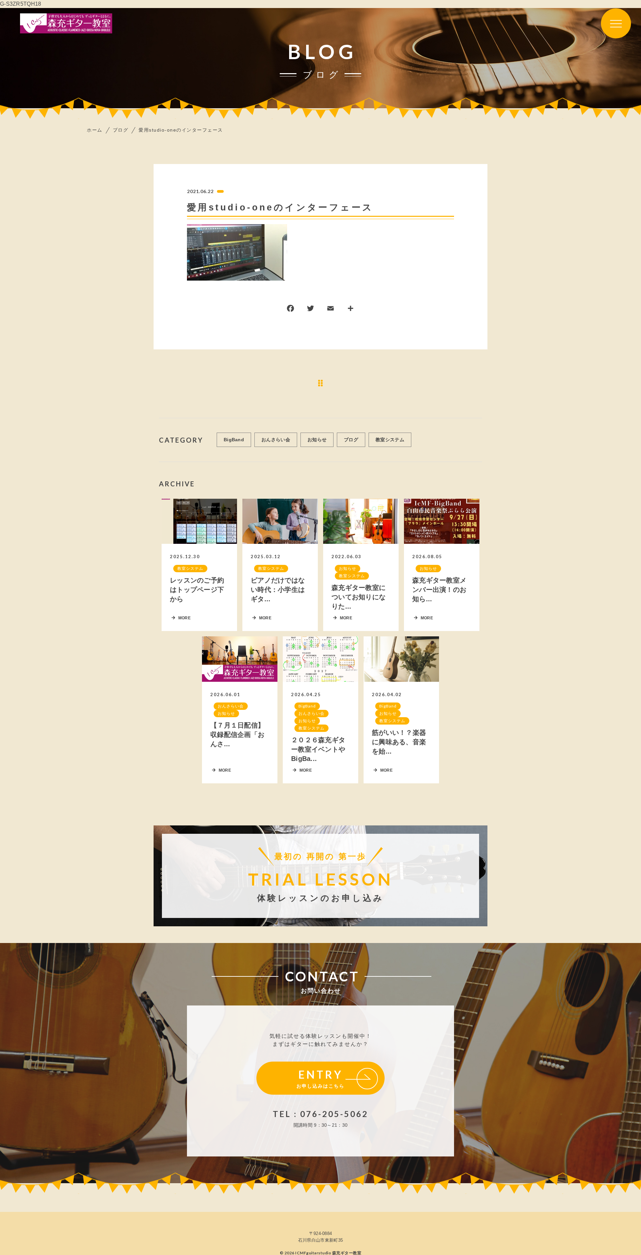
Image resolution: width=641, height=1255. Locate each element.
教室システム (390, 439)
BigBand (234, 439)
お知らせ (317, 439)
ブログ (351, 439)
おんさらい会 (275, 439)
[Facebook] (290, 310)
